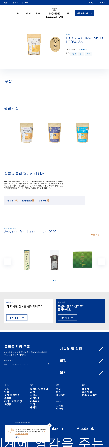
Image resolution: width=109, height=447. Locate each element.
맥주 (6, 392)
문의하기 (65, 317)
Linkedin (55, 429)
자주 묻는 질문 (89, 395)
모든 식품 (95, 234)
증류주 (7, 398)
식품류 (74, 54)
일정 (6, 2)
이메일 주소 (8, 360)
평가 (58, 392)
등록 (67, 13)
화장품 (7, 404)
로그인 (91, 2)
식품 (6, 389)
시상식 (33, 395)
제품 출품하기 (82, 13)
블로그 (84, 385)
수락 (17, 437)
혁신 (63, 373)
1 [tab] (53, 280)
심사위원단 (27, 200)
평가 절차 (11, 200)
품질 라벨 (43, 200)
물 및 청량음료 (12, 395)
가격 (32, 404)
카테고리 (28, 13)
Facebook (85, 429)
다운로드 (35, 401)
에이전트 (35, 398)
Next (101, 261)
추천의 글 (87, 392)
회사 (58, 389)
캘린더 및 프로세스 (40, 389)
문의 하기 (16, 2)
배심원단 (60, 395)
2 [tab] (55, 280)
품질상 (38, 13)
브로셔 (27, 2)
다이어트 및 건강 (13, 401)
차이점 (59, 406)
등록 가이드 (15, 317)
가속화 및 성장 (71, 349)
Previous (7, 261)
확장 (63, 361)
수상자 (59, 409)
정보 (17, 13)
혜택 (32, 392)
